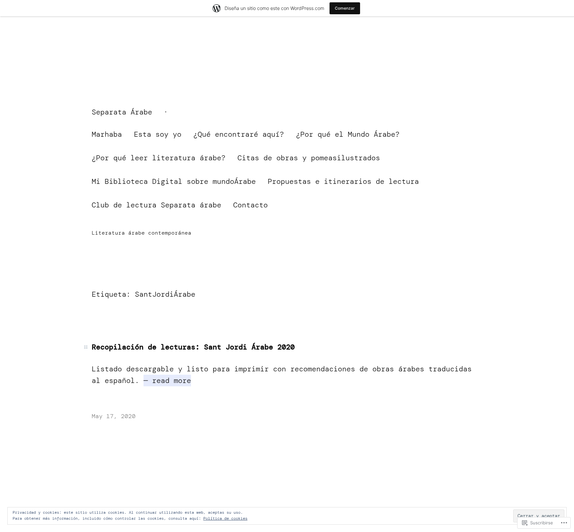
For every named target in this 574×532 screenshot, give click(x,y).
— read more (167, 380)
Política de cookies (225, 518)
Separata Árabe (122, 112)
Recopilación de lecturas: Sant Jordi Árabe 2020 (193, 347)
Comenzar (345, 8)
